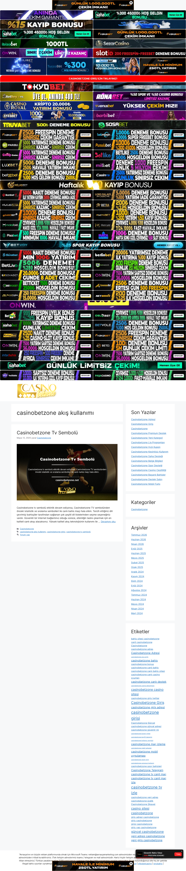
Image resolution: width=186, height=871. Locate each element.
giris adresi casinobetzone (145, 817)
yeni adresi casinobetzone (148, 836)
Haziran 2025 (138, 553)
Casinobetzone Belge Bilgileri (147, 461)
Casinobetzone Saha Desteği (147, 456)
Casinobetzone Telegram (147, 770)
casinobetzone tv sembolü (78, 532)
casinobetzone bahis (144, 660)
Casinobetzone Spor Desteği (146, 465)
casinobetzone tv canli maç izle (148, 780)
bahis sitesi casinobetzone (145, 638)
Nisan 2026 (137, 544)
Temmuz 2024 (139, 595)
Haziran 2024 (138, 599)
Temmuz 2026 (139, 535)
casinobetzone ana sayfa (139, 657)
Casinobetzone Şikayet (143, 804)
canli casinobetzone (141, 642)
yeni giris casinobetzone (146, 840)
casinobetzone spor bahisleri (146, 766)
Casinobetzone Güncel (143, 723)
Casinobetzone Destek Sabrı (146, 479)
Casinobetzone (27, 529)
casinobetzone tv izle (146, 790)
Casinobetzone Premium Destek (148, 433)
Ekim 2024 (137, 581)
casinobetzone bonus (142, 664)
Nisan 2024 (137, 608)
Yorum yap (25, 535)
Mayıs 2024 (137, 604)
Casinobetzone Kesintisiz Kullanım (149, 451)
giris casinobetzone (141, 820)
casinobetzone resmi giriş (140, 760)
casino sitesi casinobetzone (142, 811)
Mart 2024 (137, 613)
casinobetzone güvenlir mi (145, 730)
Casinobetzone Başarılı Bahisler (148, 474)
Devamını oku (108, 521)
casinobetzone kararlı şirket (140, 733)
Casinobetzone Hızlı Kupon (145, 447)
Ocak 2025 (137, 567)
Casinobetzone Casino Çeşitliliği (148, 470)
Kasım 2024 (137, 576)
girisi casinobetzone (141, 824)
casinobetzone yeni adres (144, 797)
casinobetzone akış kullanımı (33, 532)
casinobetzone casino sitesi (147, 692)
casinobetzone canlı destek (148, 681)
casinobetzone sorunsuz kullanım (142, 763)
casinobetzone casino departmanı (142, 686)
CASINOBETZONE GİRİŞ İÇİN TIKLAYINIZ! (93, 78)
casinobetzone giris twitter (145, 698)
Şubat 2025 (137, 562)
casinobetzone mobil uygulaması (144, 753)
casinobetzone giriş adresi (148, 707)
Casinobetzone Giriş (142, 424)
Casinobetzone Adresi (143, 419)
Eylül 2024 (137, 585)
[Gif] (93, 184)
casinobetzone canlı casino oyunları (145, 676)
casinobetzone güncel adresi (146, 726)
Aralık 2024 (137, 571)
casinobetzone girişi (56, 532)
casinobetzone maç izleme (148, 744)
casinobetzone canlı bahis (145, 667)
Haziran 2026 (138, 539)
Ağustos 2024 (139, 590)
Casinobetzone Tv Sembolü (47, 432)
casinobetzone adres (142, 649)
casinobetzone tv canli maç (148, 774)
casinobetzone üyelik (142, 800)
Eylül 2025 (136, 548)
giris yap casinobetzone (143, 827)
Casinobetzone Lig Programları (148, 442)
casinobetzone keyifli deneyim (141, 737)
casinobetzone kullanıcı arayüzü (142, 740)
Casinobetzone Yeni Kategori (147, 438)
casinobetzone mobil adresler (141, 748)
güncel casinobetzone (147, 832)
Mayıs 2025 (137, 558)
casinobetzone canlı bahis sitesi (148, 671)
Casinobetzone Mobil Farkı (145, 484)
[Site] (46, 134)
